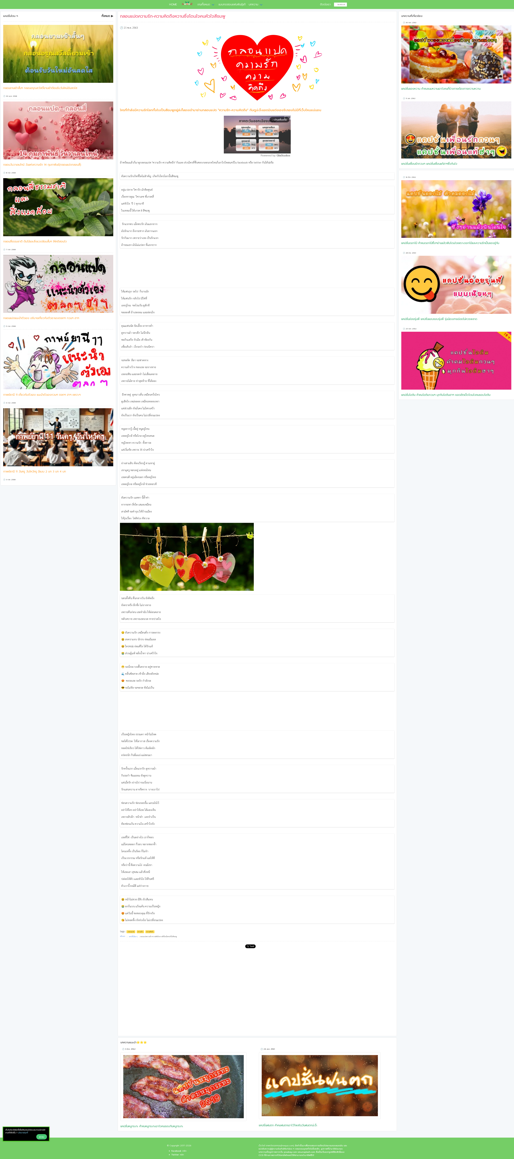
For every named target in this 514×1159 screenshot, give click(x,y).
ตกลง (41, 1136)
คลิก (184, 1151)
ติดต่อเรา (325, 4)
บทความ (253, 4)
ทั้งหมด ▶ (107, 16)
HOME (172, 4)
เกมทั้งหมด (204, 4)
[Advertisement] (257, 268)
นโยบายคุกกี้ (23, 1132)
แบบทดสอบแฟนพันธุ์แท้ (232, 4)
